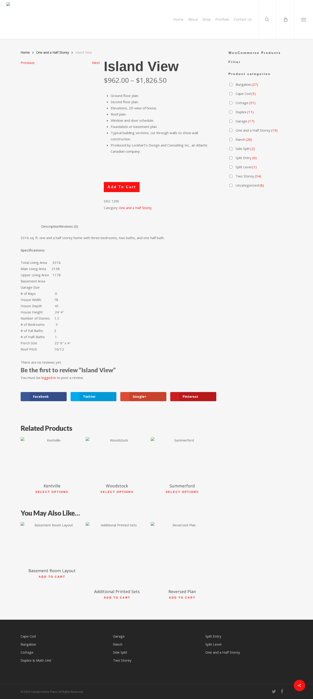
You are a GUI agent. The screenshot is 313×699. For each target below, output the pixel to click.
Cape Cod (246, 93)
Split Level (246, 167)
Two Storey (248, 176)
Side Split (245, 148)
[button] (303, 19)
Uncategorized (250, 185)
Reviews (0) (68, 226)
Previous (28, 62)
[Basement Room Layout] (52, 543)
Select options (52, 492)
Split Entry (246, 157)
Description (50, 226)
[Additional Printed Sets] (117, 553)
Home (25, 52)
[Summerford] (182, 458)
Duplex (245, 112)
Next (96, 62)
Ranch (244, 139)
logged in (48, 377)
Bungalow (247, 84)
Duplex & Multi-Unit (36, 660)
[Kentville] (52, 458)
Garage (245, 121)
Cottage (245, 102)
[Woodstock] (117, 458)
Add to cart (121, 187)
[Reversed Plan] (182, 553)
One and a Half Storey (52, 52)
